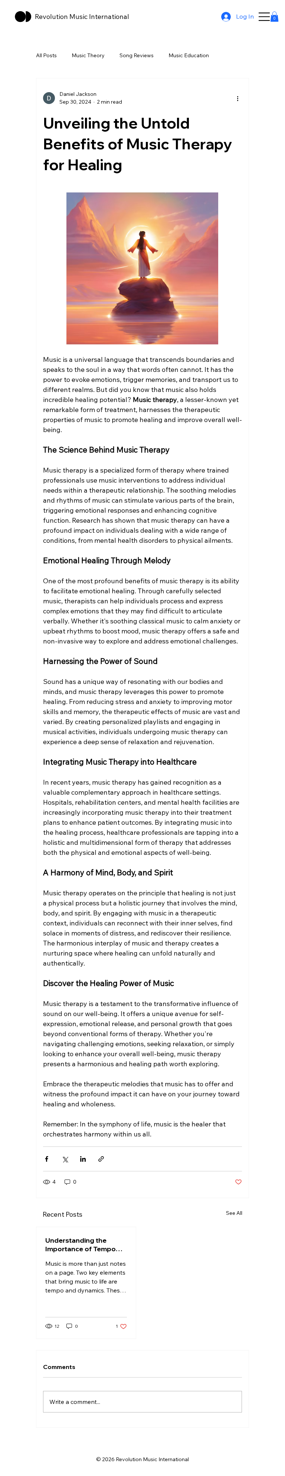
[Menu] (264, 16)
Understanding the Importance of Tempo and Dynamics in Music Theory (82, 1244)
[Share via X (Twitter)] (64, 1158)
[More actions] (237, 98)
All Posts (46, 55)
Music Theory (88, 55)
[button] (274, 17)
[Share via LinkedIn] (82, 1158)
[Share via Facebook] (46, 1158)
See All (234, 1213)
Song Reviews (136, 55)
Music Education (188, 55)
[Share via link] (101, 1158)
